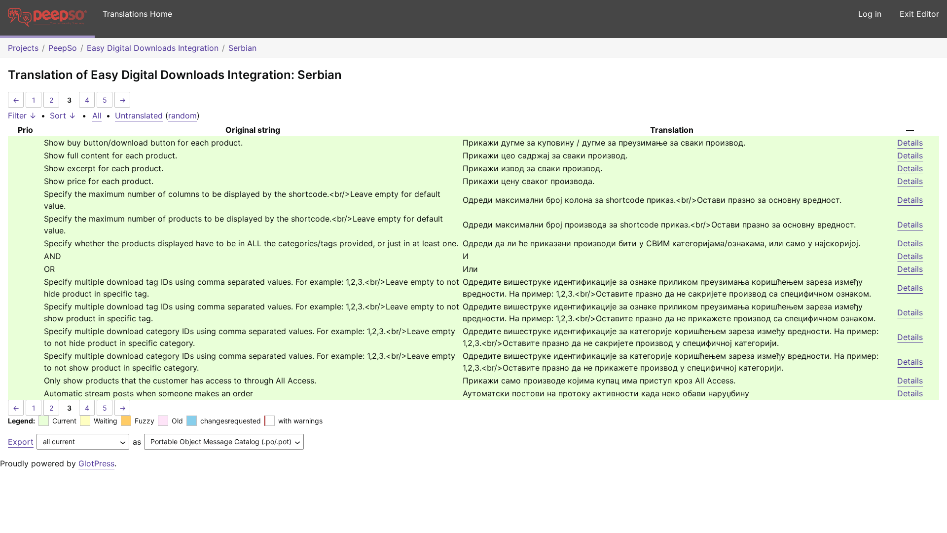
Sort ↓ (63, 115)
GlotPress (96, 463)
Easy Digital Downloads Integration (153, 48)
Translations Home (137, 14)
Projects (23, 48)
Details (910, 143)
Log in (869, 14)
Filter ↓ (22, 115)
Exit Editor (919, 14)
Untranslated (139, 115)
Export (21, 442)
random (182, 115)
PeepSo (62, 48)
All (97, 115)
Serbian (242, 48)
